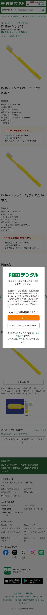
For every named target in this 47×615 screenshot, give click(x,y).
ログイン (22, 339)
